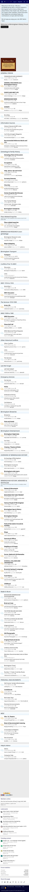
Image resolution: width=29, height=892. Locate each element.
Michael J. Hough (17, 801)
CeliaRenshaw (17, 167)
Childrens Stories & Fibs (11, 648)
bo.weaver (12, 159)
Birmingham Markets (11, 516)
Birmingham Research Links (12, 237)
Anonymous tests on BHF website (11, 88)
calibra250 (22, 372)
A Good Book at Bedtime (11, 730)
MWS (24, 289)
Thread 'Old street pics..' (9, 860)
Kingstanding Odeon (8, 450)
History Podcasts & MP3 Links (12, 126)
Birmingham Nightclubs (11, 434)
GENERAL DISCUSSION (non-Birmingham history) (13, 83)
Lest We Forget (6, 366)
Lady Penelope (18, 175)
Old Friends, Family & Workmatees (14, 683)
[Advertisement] (14, 43)
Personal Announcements (12, 704)
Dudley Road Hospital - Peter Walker (12, 614)
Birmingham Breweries (9, 412)
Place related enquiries (11, 222)
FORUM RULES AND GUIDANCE (13, 76)
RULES (5, 79)
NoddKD (20, 327)
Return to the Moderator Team (11, 707)
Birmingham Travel (9, 665)
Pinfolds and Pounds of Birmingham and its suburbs (15, 474)
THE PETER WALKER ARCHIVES (13, 611)
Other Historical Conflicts (9, 340)
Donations (6, 110)
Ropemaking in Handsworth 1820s (11, 166)
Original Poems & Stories (12, 640)
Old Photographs (9, 633)
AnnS (22, 752)
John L (12, 335)
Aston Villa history (8, 512)
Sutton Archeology (8, 96)
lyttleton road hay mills (9, 550)
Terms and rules (10, 886)
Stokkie (22, 137)
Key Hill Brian (25, 118)
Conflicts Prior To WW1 (9, 264)
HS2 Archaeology (8, 461)
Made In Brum (6, 592)
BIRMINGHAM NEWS (10, 99)
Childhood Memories (8, 587)
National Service (7, 361)
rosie (23, 587)
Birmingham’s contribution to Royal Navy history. (15, 320)
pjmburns (24, 182)
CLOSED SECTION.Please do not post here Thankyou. (16, 277)
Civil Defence (8, 402)
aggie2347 (23, 529)
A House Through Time (9, 720)
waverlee (21, 651)
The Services (8, 358)
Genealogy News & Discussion (13, 155)
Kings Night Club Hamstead (10, 437)
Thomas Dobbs (7, 506)
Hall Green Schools (8, 566)
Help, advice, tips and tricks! (13, 171)
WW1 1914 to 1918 (7, 283)
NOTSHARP (12, 709)
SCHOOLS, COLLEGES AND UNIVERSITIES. (12, 562)
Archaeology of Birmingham (12, 458)
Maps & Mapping (9, 243)
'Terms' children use (8, 651)
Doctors (6, 557)
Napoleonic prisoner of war (10, 347)
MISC (2, 713)
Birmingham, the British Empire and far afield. (14, 498)
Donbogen (12, 297)
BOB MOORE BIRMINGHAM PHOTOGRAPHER (12, 595)
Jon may (24, 437)
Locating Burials (7, 174)
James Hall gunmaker (9, 182)
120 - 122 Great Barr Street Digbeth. (12, 225)
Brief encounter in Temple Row (11, 600)
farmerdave (24, 566)
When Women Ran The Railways (11, 733)
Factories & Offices (10, 538)
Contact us (3, 886)
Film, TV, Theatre (9, 716)
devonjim (22, 383)
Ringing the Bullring (8, 726)
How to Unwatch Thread (9, 752)
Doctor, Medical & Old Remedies (14, 554)
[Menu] (2, 1)
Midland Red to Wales (9, 669)
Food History (8, 576)
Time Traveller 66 (24, 701)
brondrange (24, 636)
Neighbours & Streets (11, 546)
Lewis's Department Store (10, 535)
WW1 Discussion (9, 293)
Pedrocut (15, 189)
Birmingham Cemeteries (11, 209)
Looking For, (7, 686)
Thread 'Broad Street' (8, 850)
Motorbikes (5, 824)
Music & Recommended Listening (14, 723)
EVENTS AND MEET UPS (11, 92)
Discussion (7, 267)
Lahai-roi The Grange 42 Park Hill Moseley (13, 196)
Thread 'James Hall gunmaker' (10, 855)
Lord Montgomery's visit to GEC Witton (13, 334)
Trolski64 (26, 875)
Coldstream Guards (8, 308)
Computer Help (8, 755)
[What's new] (24, 1)
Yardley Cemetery (8, 212)
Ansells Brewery (7, 418)
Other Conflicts (8, 343)
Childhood (7, 584)
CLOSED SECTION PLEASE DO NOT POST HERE (14, 659)
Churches (7, 185)
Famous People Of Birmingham (14, 503)
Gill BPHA (14, 103)
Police (6, 387)
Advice (6, 749)
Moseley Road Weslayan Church (11, 188)
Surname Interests (10, 178)
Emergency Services (7, 377)
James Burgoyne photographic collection (13, 606)
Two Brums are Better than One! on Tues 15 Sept (15, 102)
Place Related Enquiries (9, 217)
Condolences (8, 690)
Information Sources (8, 123)
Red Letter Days (9, 697)
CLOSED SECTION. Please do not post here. (13, 353)
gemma (23, 347)
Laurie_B (12, 131)
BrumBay (7, 115)
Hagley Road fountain (9, 492)
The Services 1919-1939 (9, 302)
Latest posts (4, 809)
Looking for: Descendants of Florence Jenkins (14, 158)
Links (5, 274)
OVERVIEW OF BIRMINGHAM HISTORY (14, 455)
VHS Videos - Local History (10, 118)
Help (23, 886)
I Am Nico (12, 197)
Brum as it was (8, 603)
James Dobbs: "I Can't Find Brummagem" (13, 643)
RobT (13, 259)
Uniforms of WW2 (8, 327)
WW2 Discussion (9, 316)
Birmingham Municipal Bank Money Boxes (13, 129)
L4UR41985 (13, 205)
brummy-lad (18, 572)
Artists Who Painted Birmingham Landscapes (14, 629)
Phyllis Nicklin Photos (9, 622)
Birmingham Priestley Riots (10, 270)
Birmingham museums (11, 465)
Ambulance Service (9, 394)
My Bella (6, 741)
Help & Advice (5, 745)
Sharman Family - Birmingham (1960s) (12, 204)
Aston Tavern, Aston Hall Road (10, 425)
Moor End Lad (4, 801)
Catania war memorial (9, 372)
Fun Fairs (7, 440)
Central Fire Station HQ (9, 383)
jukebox (22, 720)
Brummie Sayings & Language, (13, 569)
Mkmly (19, 212)
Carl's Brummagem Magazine (13, 134)
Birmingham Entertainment (10, 431)
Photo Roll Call (8, 324)
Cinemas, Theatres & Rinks (12, 447)
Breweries (7, 415)
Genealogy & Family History (10, 152)
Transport (7, 255)
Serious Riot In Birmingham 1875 (11, 390)
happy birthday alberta (9, 701)
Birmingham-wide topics (12, 471)
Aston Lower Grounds (9, 468)
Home (2, 888)
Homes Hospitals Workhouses (13, 193)
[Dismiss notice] (26, 6)
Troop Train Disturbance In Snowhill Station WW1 (15, 296)
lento (23, 535)
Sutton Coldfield (7, 247)
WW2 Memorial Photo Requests (13, 331)
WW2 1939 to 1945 (7, 313)
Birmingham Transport (8, 252)
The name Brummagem (9, 137)
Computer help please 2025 (10, 758)
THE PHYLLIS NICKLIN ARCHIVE (13, 619)
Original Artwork (9, 625)
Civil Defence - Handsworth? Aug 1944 (12, 406)
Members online (5, 799)
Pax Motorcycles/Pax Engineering (11, 258)
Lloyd (21, 492)
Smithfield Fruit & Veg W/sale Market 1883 (13, 519)
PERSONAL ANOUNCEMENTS (11, 680)
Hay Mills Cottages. (8, 240)
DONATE (7, 107)
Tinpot (24, 726)
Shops (6, 532)
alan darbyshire (18, 686)
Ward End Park (7, 529)
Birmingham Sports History (12, 509)
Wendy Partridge (8, 693)
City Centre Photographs (9, 636)
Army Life (7, 305)
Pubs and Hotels (9, 421)
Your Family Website (10, 201)
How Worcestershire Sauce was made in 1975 (14, 579)
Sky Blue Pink (7, 572)
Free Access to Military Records (11, 289)
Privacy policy (18, 886)
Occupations (8, 163)
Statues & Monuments (11, 488)
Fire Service (7, 380)
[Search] (27, 1)
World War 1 (7, 286)
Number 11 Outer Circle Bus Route (14, 672)
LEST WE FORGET (9, 369)
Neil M (23, 270)
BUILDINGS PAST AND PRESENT (14, 495)
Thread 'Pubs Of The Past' (9, 845)
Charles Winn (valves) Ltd (9, 542)
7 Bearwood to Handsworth (10, 675)
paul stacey (21, 308)
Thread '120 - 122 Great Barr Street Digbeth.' (14, 840)
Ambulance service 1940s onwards (11, 398)
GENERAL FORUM (7, 73)
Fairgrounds (7, 444)
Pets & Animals (8, 737)
